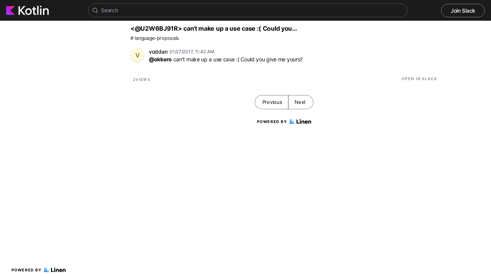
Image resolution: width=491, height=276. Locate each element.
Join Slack (463, 10)
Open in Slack (419, 78)
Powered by (27, 270)
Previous (272, 102)
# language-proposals (154, 38)
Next (300, 102)
